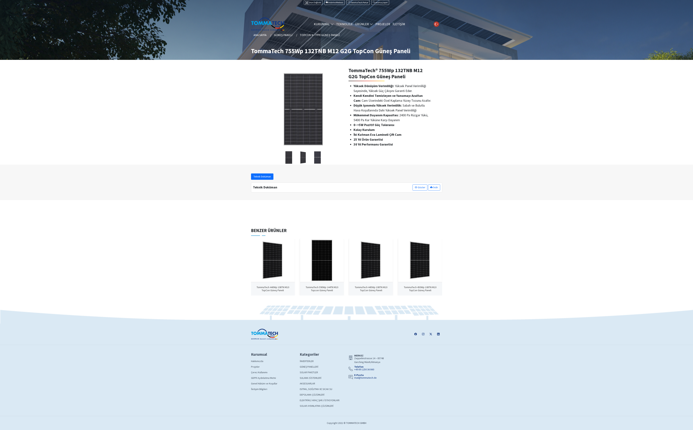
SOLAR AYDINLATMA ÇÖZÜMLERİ (317, 405)
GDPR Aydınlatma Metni (263, 378)
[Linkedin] (438, 334)
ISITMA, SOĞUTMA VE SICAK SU (316, 389)
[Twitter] (431, 334)
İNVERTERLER (307, 361)
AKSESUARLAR (307, 383)
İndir (435, 187)
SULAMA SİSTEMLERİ (310, 378)
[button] (380, 2)
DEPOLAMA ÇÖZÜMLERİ (312, 394)
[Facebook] (415, 334)
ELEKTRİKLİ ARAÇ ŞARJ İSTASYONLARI (319, 400)
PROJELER (382, 24)
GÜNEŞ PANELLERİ (309, 366)
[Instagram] (423, 334)
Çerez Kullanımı (259, 372)
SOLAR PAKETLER (309, 372)
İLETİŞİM (399, 24)
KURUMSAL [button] (322, 24)
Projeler (255, 366)
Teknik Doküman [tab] (262, 176)
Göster (421, 187)
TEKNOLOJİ (344, 24)
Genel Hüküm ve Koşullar (264, 383)
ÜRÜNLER (362, 24)
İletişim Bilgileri (259, 389)
